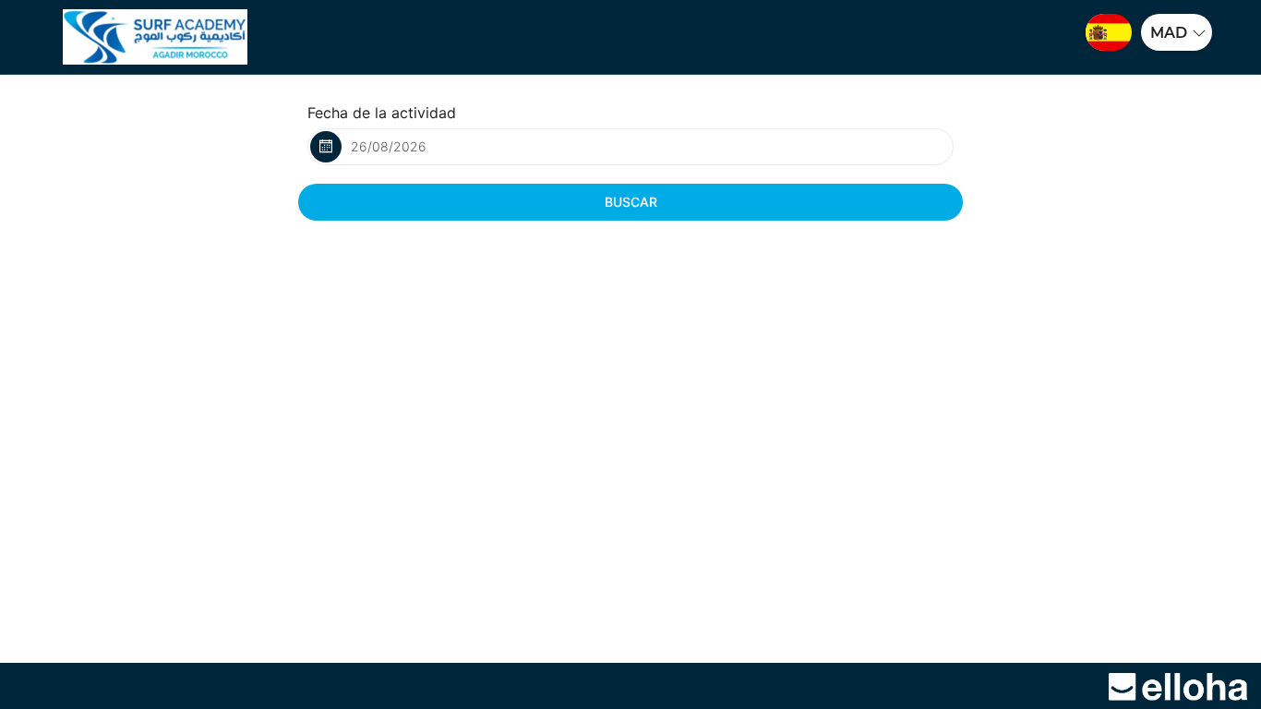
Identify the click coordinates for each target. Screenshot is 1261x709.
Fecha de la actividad (381, 112)
